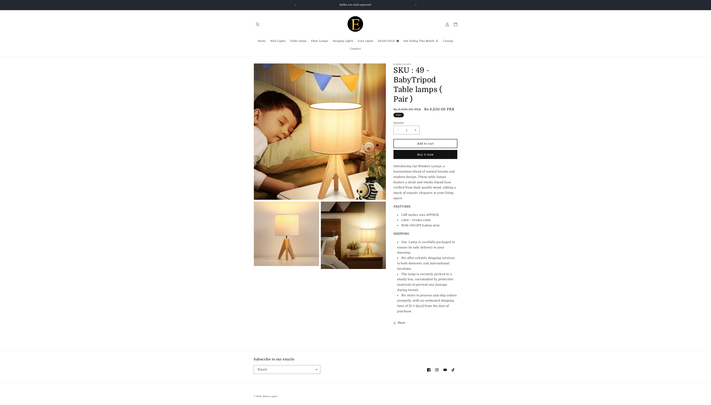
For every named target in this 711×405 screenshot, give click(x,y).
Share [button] (401, 322)
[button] (258, 24)
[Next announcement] (416, 5)
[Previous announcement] (295, 5)
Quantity (398, 122)
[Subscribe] (316, 369)
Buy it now (425, 154)
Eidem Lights (270, 396)
